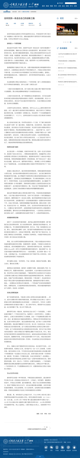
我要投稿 (62, 450)
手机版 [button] (57, 450)
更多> (76, 18)
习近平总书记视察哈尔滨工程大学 (67, 54)
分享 (40, 25)
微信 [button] (51, 450)
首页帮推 (74, 450)
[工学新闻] (21, 5)
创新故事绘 (33, 11)
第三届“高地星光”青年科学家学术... (67, 75)
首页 (43, 6)
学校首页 (61, 3)
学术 (55, 6)
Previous (58, 32)
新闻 (47, 6)
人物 (59, 6)
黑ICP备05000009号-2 (27, 454)
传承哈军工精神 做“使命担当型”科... (68, 82)
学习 (71, 6)
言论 (63, 6)
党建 (51, 6)
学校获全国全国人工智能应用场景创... (68, 61)
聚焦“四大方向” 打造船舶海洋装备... (68, 68)
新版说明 (68, 450)
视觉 (67, 6)
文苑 (75, 6)
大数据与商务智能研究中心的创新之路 (38, 429)
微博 (46, 450)
